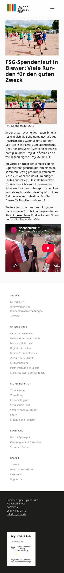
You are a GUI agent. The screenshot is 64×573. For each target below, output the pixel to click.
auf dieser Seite (20, 215)
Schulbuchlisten (19, 447)
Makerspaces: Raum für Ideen (27, 372)
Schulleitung (17, 390)
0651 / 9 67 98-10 (16, 510)
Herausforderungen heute (25, 338)
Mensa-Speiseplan (20, 437)
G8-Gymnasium (19, 362)
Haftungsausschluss (21, 469)
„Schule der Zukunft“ (22, 358)
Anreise (14, 464)
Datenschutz (17, 474)
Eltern (13, 414)
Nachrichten (17, 302)
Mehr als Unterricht (21, 343)
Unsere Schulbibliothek (23, 353)
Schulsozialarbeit (20, 405)
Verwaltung (16, 395)
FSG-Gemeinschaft (20, 383)
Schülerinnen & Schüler (23, 409)
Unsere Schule (18, 326)
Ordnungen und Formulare (25, 442)
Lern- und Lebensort (22, 333)
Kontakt (14, 457)
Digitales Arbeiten (20, 348)
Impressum (16, 479)
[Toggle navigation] (52, 8)
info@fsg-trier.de (16, 514)
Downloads (16, 430)
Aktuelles (15, 295)
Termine (15, 315)
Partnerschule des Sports (24, 367)
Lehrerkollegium (19, 400)
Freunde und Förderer (23, 419)
